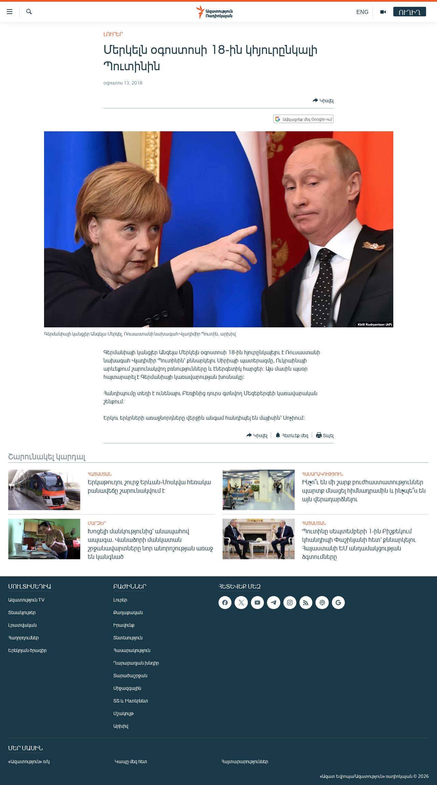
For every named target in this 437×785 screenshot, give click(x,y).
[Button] (323, 100)
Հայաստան (100, 474)
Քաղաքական (128, 612)
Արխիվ (120, 726)
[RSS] (305, 602)
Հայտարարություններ (244, 761)
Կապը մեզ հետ (131, 761)
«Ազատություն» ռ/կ (29, 761)
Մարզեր (97, 523)
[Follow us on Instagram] (289, 602)
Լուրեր (113, 34)
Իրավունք (124, 625)
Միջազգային (127, 688)
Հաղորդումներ (23, 637)
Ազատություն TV (26, 600)
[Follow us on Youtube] (257, 602)
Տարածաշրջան (130, 675)
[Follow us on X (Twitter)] (241, 602)
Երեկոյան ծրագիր (27, 650)
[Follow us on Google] (338, 602)
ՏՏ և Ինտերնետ (130, 700)
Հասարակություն (322, 474)
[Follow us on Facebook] (224, 602)
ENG (362, 12)
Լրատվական (22, 625)
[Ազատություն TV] (383, 12)
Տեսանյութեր (22, 612)
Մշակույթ (123, 713)
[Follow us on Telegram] (273, 602)
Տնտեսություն (127, 637)
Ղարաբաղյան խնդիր (136, 663)
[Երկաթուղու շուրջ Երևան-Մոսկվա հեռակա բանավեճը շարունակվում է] (44, 490)
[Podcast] (321, 602)
